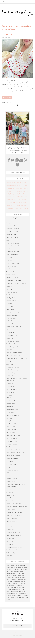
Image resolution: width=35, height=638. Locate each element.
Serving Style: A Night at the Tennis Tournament (17, 196)
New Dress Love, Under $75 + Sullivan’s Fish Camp (17, 185)
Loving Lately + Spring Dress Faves (16, 194)
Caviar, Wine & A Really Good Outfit (17, 205)
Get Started (17, 625)
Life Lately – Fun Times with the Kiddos (17, 191)
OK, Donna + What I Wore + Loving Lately (17, 208)
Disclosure (17, 632)
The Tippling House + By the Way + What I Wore (17, 199)
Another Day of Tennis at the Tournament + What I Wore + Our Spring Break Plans (17, 182)
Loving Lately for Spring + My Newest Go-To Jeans (17, 188)
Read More (7, 97)
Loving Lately (8, 34)
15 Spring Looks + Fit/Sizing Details (16, 202)
